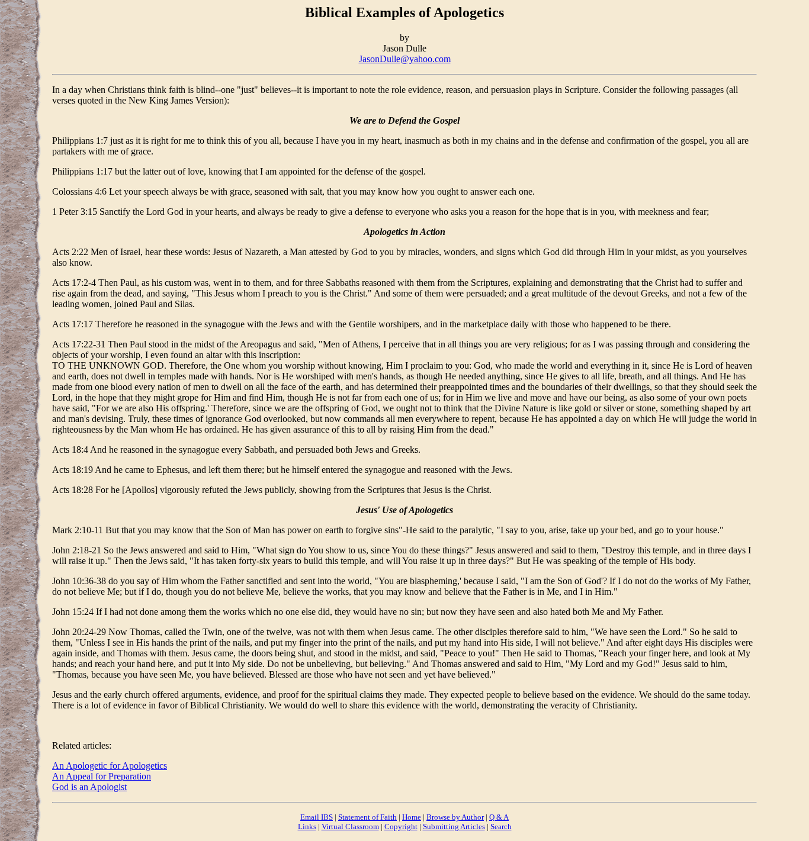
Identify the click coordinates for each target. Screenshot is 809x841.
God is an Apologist (89, 787)
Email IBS (316, 817)
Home (411, 817)
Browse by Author (455, 817)
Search (501, 826)
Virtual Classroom (350, 826)
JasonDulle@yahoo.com (405, 59)
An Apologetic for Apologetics (109, 766)
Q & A (499, 817)
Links (307, 826)
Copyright (401, 826)
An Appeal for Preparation (101, 776)
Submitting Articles (454, 826)
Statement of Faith (367, 817)
